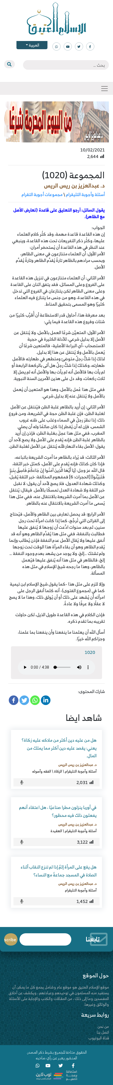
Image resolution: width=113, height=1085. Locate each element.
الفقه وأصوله (41, 771)
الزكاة (58, 771)
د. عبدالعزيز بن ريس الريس (74, 185)
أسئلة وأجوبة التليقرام (85, 194)
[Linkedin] (45, 700)
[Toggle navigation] (104, 88)
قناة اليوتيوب (98, 1037)
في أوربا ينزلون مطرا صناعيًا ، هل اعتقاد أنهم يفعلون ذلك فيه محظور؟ (58, 811)
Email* (45, 937)
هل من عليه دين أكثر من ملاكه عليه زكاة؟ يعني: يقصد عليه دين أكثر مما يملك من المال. (59, 748)
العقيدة (56, 831)
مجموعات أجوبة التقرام (42, 194)
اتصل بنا (103, 1032)
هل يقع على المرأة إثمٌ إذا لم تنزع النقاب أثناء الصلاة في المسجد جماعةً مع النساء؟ (59, 871)
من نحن (103, 1026)
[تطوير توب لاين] (56, 1075)
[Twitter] (24, 700)
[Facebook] (13, 700)
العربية (33, 45)
